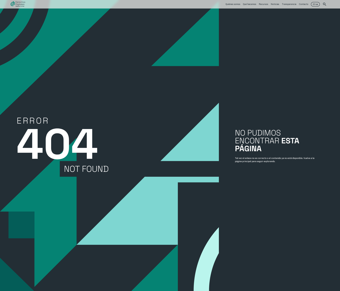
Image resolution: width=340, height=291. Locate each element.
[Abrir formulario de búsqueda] (324, 4)
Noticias (275, 4)
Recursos (263, 4)
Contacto (303, 4)
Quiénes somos (233, 4)
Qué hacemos (249, 4)
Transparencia (289, 4)
